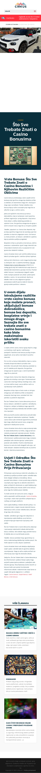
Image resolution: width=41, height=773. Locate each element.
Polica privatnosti (30, 770)
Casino (20, 120)
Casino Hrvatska (31, 496)
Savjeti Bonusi (23, 574)
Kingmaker (11, 679)
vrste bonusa (13, 577)
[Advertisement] (20, 75)
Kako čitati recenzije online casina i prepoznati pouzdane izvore (19, 725)
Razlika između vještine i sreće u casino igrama (20, 634)
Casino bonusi (13, 574)
